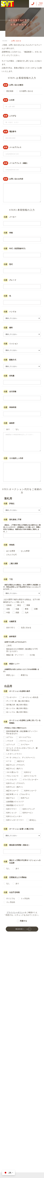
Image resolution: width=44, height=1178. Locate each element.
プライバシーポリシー (16, 912)
